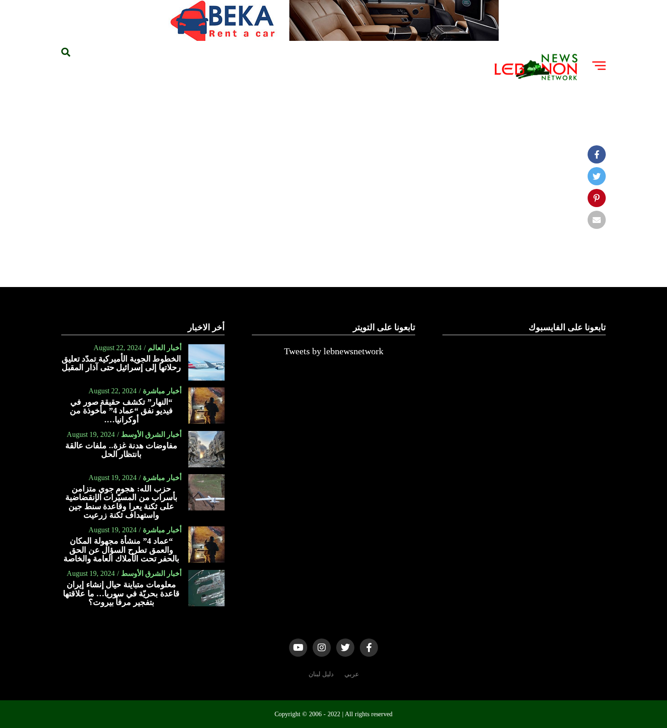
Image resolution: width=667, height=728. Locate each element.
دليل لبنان (321, 674)
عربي (351, 674)
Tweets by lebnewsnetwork (333, 351)
